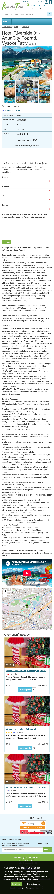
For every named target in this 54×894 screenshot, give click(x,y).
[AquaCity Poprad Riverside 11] (32, 84)
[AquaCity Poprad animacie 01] (21, 92)
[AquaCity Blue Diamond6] (44, 84)
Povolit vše (16, 884)
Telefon (5, 205)
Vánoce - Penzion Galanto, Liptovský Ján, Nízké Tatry (27, 787)
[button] (27, 606)
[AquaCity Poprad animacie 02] (44, 92)
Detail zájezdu (25, 689)
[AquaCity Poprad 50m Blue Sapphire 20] (9, 100)
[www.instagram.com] (46, 2)
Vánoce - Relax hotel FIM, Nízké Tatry (22, 729)
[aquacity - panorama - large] (27, 63)
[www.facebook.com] (50, 2)
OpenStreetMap (7, 629)
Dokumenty (40, 1)
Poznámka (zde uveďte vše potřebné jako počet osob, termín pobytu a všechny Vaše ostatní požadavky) (25, 215)
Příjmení (5, 186)
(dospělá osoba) (25, 678)
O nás (33, 1)
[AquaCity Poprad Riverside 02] (21, 84)
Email (4, 195)
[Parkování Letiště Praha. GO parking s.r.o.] (33, 825)
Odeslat (7, 242)
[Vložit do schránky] (34, 689)
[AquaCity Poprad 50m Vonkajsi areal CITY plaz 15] (21, 100)
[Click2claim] (36, 831)
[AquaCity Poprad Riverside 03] (32, 100)
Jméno (5, 177)
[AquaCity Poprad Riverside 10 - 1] (9, 92)
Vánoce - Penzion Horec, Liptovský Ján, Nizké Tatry (27, 670)
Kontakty (26, 1)
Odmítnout (26, 888)
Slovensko (8, 110)
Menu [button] (5, 21)
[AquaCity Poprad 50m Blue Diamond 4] (44, 100)
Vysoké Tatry (19, 110)
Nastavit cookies (33, 884)
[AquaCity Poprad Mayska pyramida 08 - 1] (32, 92)
